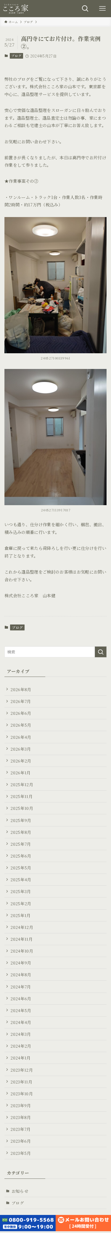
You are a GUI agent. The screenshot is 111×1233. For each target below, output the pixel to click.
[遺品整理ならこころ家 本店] (16, 8)
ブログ (16, 55)
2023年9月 (20, 1105)
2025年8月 (20, 832)
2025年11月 (21, 796)
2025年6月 (20, 856)
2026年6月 (20, 713)
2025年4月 (20, 879)
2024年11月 (21, 939)
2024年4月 (20, 1022)
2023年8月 (20, 1117)
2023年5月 (20, 1153)
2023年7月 (20, 1129)
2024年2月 (20, 1046)
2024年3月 (20, 1034)
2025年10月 (21, 808)
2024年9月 (20, 963)
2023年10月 (21, 1093)
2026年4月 (20, 737)
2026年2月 (20, 761)
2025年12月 (21, 784)
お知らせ (20, 1191)
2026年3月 (20, 749)
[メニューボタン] (102, 8)
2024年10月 (21, 951)
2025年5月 (20, 868)
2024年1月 (20, 1058)
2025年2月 (20, 903)
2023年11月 (21, 1082)
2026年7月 (20, 701)
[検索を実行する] (101, 651)
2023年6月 (20, 1141)
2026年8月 (20, 689)
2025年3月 (20, 891)
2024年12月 (21, 927)
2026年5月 (20, 725)
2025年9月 (20, 820)
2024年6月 (20, 998)
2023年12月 (21, 1070)
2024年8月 (20, 974)
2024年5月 (20, 1010)
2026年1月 (20, 773)
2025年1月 (20, 915)
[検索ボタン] (85, 8)
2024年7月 (20, 987)
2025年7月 (20, 844)
